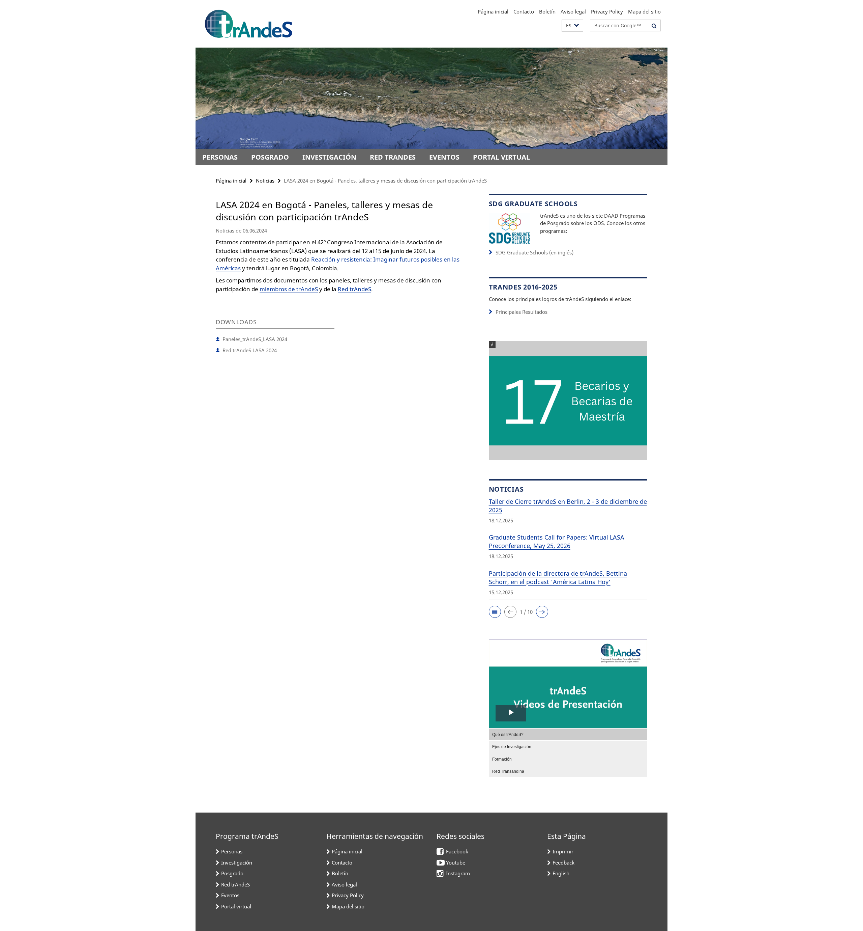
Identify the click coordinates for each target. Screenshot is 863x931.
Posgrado (270, 157)
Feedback (563, 862)
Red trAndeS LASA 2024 (249, 350)
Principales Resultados (521, 311)
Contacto (523, 11)
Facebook (457, 851)
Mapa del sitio (644, 11)
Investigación (329, 157)
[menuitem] (568, 734)
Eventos (444, 157)
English (561, 873)
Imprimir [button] (563, 851)
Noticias (265, 180)
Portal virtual (501, 157)
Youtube (455, 862)
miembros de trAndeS (289, 289)
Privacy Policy (607, 11)
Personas (220, 157)
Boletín (547, 11)
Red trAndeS (393, 157)
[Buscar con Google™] (654, 25)
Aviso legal (573, 11)
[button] (572, 26)
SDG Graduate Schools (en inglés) (534, 252)
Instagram (458, 873)
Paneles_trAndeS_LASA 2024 (254, 339)
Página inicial (493, 11)
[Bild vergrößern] (509, 228)
